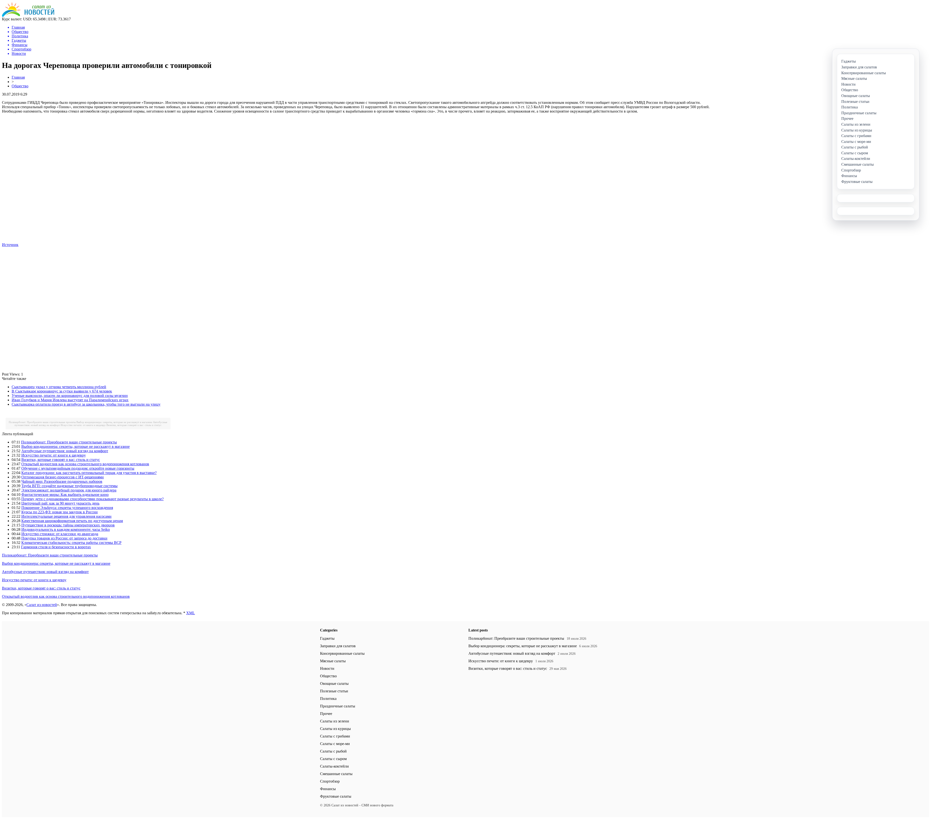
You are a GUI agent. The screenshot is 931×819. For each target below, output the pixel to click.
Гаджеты (327, 638)
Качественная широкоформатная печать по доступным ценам (72, 521)
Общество (20, 86)
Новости (327, 668)
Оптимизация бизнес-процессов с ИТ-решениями (62, 477)
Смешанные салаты (336, 774)
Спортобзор (330, 781)
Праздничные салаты (337, 706)
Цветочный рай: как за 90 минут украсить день (60, 503)
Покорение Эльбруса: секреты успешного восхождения (67, 508)
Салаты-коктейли (334, 766)
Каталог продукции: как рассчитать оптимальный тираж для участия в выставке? (89, 473)
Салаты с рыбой (333, 751)
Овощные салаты (334, 683)
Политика (328, 698)
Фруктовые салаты (335, 796)
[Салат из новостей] (28, 16)
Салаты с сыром (333, 759)
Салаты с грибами (335, 736)
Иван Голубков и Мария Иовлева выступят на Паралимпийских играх (70, 400)
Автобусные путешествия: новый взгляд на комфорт (64, 451)
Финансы (328, 789)
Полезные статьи (334, 691)
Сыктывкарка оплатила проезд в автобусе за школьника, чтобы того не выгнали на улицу (86, 404)
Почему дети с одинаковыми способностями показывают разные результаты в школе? (92, 499)
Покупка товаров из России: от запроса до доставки (64, 538)
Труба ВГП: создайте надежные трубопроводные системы (69, 486)
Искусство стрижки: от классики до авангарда (59, 534)
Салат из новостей (41, 605)
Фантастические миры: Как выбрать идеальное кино (65, 494)
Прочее (326, 714)
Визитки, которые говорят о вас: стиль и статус (133, 425)
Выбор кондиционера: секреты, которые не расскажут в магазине (114, 422)
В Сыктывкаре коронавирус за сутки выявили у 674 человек (62, 391)
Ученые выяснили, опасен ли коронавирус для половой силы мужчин (70, 395)
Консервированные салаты (342, 653)
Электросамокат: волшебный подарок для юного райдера (68, 490)
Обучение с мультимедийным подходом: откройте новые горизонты (77, 468)
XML (190, 613)
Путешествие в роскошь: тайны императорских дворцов (68, 525)
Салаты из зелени (334, 721)
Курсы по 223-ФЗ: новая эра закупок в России (59, 512)
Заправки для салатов (338, 646)
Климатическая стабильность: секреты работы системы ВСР (71, 543)
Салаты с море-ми (335, 744)
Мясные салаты (333, 661)
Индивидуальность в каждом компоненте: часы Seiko (65, 529)
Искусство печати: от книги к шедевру (83, 425)
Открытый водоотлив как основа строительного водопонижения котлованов (85, 464)
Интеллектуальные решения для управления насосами (66, 516)
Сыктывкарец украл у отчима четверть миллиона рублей (59, 387)
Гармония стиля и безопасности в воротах (56, 547)
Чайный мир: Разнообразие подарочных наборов (61, 481)
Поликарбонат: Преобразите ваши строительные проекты (42, 422)
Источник (10, 245)
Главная (18, 77)
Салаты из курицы (335, 729)
